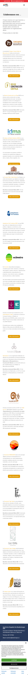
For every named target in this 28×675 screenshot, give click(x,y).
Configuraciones (14, 668)
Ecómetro (6, 266)
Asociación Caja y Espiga (10, 548)
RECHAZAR (14, 664)
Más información (14, 75)
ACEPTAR (14, 660)
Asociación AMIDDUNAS (9, 454)
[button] (26, 643)
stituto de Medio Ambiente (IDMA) (12, 138)
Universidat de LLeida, (8, 314)
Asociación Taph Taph (9, 501)
